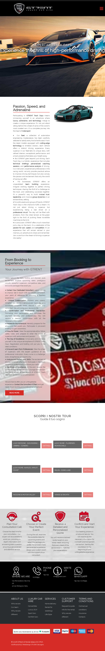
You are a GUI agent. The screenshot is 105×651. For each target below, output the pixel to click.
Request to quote (68, 606)
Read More (14, 393)
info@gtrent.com (59, 576)
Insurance (82, 613)
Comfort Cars (33, 617)
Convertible (32, 606)
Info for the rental (68, 610)
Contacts (82, 617)
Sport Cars (32, 613)
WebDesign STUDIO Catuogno (33, 644)
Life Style (48, 614)
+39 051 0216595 (80, 581)
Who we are (15, 604)
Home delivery (50, 604)
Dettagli (46, 446)
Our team (14, 607)
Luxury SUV (32, 610)
